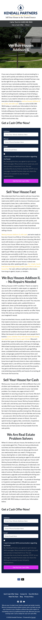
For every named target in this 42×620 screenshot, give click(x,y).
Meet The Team (13, 596)
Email (6, 146)
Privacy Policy (28, 596)
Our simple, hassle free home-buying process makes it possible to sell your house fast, (21, 266)
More (27, 25)
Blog (21, 596)
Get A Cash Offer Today (11, 594)
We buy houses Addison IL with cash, (14, 234)
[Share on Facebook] (18, 579)
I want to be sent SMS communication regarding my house (20, 157)
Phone (6, 139)
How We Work (33, 594)
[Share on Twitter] (22, 579)
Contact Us (23, 594)
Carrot (33, 617)
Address (7, 131)
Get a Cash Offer (18, 25)
